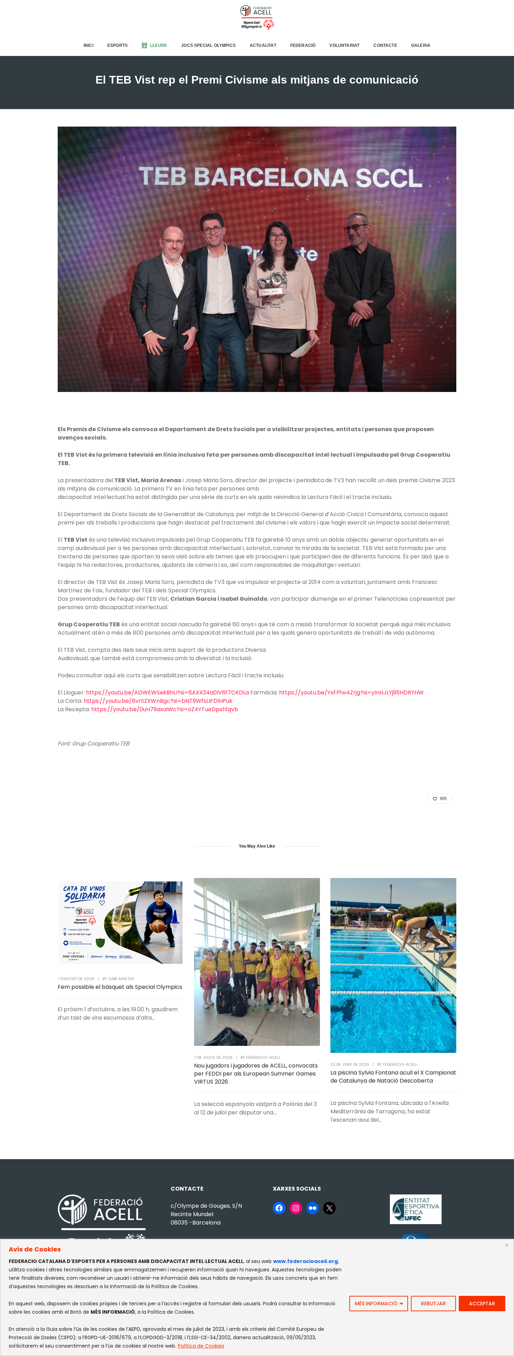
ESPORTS (117, 45)
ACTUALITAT (263, 45)
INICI (88, 45)
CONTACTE (385, 45)
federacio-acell (263, 1057)
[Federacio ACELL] (256, 17)
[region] (257, 1297)
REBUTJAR (433, 1303)
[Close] (506, 1245)
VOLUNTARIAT (344, 45)
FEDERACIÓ (303, 45)
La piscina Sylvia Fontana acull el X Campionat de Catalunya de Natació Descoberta (393, 1077)
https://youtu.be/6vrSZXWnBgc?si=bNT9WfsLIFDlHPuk (158, 701)
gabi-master (121, 979)
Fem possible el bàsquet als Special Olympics (120, 987)
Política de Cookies (201, 1345)
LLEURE (158, 45)
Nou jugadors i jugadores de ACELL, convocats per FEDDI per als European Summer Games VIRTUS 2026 (256, 1074)
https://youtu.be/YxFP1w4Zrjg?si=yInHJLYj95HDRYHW (351, 692)
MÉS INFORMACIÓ (376, 1303)
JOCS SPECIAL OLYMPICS (208, 45)
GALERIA (420, 45)
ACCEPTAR (482, 1303)
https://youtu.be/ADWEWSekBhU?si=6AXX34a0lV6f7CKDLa (167, 692)
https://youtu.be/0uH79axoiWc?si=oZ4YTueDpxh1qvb (164, 709)
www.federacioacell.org (305, 1261)
